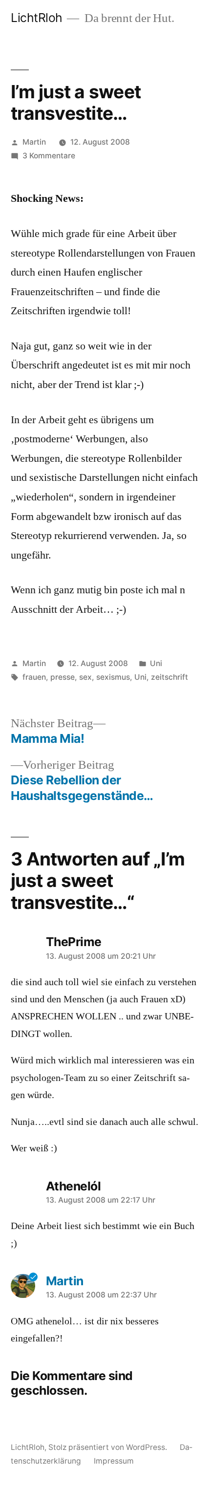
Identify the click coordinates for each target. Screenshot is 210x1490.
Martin (34, 142)
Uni (156, 663)
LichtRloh (37, 17)
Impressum (114, 1461)
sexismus (113, 677)
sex (85, 677)
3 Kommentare (48, 155)
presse (62, 677)
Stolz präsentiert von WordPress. (108, 1447)
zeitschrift (169, 677)
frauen (34, 677)
